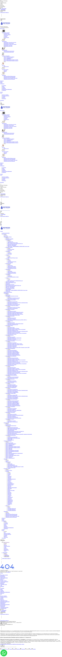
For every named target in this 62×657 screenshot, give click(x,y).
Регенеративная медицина (5, 604)
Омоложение (2, 603)
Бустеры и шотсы (3, 580)
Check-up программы (4, 577)
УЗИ (1, 585)
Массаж (1, 579)
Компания (2, 586)
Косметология (2, 576)
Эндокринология (3, 608)
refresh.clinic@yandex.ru (4, 12)
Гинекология (2, 582)
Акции (1, 231)
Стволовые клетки (3, 584)
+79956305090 (3, 8)
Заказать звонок (3, 10)
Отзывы (3, 87)
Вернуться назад (3, 572)
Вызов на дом (3, 540)
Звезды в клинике (5, 94)
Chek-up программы (3, 600)
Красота (3, 97)
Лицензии (4, 88)
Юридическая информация (7, 89)
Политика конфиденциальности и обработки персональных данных (12, 644)
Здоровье (3, 96)
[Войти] (0, 223)
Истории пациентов (5, 95)
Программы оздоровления (4, 601)
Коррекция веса (3, 602)
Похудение (4, 98)
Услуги (1, 573)
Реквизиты (4, 90)
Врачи (3, 86)
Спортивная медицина (4, 607)
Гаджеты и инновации (4, 581)
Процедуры (2, 578)
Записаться (2, 104)
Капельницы (2, 575)
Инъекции (2, 583)
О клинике (4, 85)
